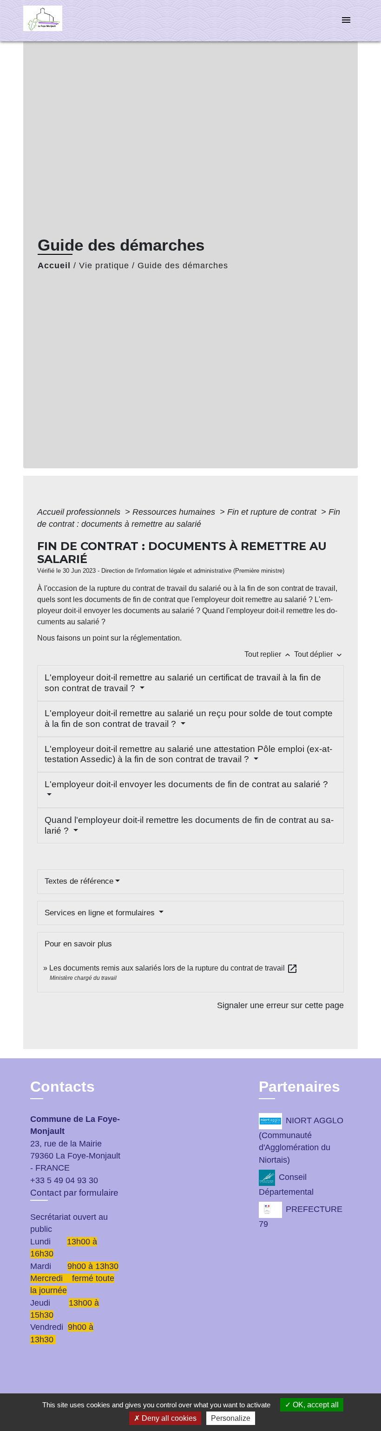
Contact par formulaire (74, 1193)
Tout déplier (319, 654)
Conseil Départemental (286, 1184)
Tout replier (268, 654)
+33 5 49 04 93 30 (64, 1180)
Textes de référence (79, 881)
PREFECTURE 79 (300, 1217)
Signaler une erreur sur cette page (280, 1005)
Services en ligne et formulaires (101, 912)
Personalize (230, 1418)
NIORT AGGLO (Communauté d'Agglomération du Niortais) (301, 1140)
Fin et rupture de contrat (273, 512)
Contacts (62, 1086)
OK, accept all (315, 1405)
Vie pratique (104, 265)
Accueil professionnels (80, 512)
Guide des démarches (183, 265)
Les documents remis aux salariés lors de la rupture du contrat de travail (173, 968)
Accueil (54, 265)
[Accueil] (81, 20)
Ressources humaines (174, 512)
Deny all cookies (168, 1418)
